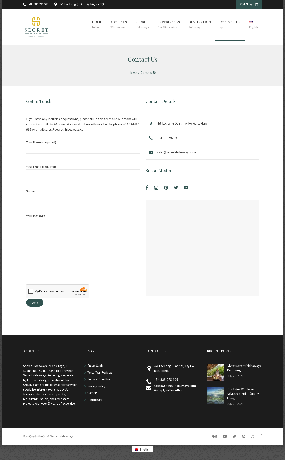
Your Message (35, 216)
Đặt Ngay (246, 4)
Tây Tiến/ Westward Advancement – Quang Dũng (243, 393)
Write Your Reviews (99, 373)
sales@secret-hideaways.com (176, 152)
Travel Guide (95, 366)
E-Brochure (94, 400)
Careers (92, 393)
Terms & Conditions (100, 379)
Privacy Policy (96, 386)
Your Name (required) (41, 142)
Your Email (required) (41, 166)
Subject (31, 191)
